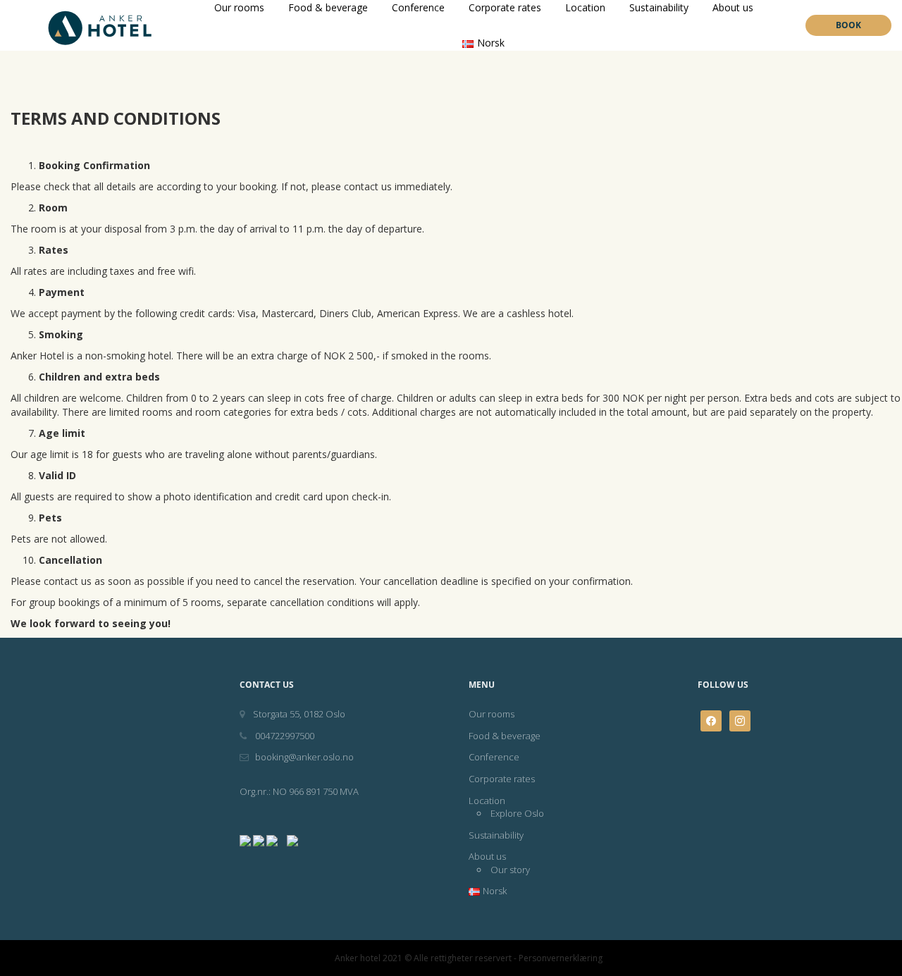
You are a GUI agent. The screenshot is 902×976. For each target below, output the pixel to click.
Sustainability (496, 835)
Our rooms (491, 714)
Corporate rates (502, 778)
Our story (510, 869)
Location (487, 800)
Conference (494, 756)
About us (487, 856)
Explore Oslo (517, 813)
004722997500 (283, 735)
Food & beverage (504, 735)
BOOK (848, 25)
